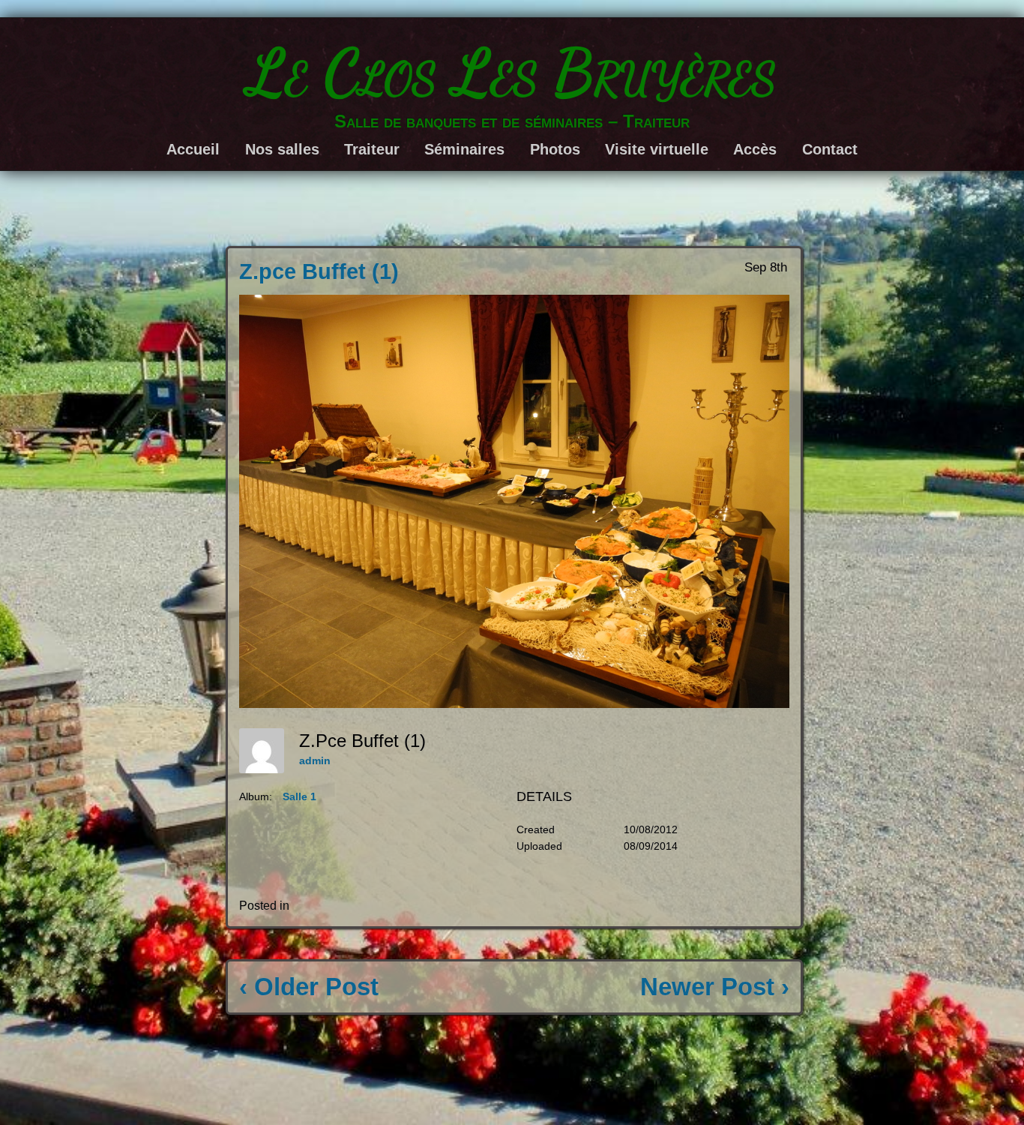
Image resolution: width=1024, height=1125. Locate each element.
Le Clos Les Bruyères (512, 72)
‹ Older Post (309, 986)
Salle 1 (299, 796)
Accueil (193, 149)
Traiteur (372, 149)
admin (315, 760)
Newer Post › (714, 986)
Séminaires (464, 149)
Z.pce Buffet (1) (319, 272)
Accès (755, 149)
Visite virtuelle (656, 149)
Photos (555, 149)
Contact (830, 149)
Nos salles (282, 149)
